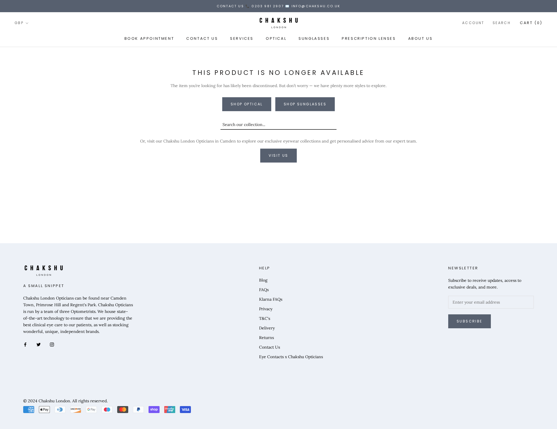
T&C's (264, 318)
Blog (263, 280)
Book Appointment (149, 38)
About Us (420, 38)
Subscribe (469, 321)
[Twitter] (39, 344)
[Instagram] (52, 344)
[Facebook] (25, 344)
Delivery (267, 328)
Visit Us (278, 155)
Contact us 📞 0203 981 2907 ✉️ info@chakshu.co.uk (278, 6)
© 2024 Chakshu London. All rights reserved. (65, 400)
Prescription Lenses (369, 38)
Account (473, 23)
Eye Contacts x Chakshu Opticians (291, 356)
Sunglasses (314, 38)
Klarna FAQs (270, 299)
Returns (266, 337)
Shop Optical (247, 104)
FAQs (264, 289)
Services (242, 38)
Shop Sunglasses (305, 104)
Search (502, 23)
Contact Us (202, 38)
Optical (276, 38)
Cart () (531, 23)
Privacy (265, 308)
